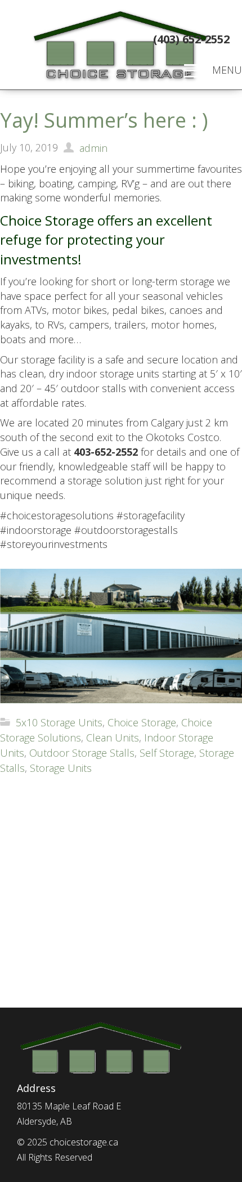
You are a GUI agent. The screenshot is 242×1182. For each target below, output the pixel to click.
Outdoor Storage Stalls (82, 752)
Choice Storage (141, 722)
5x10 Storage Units (59, 722)
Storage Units (61, 768)
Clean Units (112, 737)
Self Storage (167, 752)
